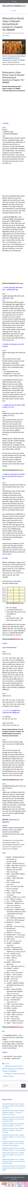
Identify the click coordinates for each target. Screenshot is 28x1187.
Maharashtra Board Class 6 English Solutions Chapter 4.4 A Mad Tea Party (13, 1155)
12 (9, 1185)
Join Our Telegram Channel (19, 1185)
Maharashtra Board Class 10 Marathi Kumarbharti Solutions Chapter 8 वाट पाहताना (13, 1168)
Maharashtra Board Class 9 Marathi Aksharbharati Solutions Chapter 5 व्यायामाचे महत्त (12, 1068)
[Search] (23, 1086)
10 (24, 1183)
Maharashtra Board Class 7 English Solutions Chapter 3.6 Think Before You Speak (13, 1106)
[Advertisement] (14, 108)
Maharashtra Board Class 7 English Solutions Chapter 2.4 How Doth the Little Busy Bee (13, 1161)
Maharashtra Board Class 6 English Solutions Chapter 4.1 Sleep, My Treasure (13, 1130)
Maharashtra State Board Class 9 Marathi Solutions (13, 57)
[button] (14, 1184)
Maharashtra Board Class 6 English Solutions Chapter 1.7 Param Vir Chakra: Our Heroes (13, 1112)
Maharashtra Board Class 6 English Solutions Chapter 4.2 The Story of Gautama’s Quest (13, 1119)
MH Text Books (12, 1185)
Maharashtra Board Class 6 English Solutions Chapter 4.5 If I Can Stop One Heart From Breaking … (13, 1143)
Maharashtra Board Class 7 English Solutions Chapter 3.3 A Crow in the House (13, 1137)
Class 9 (7, 1063)
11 (5, 1185)
